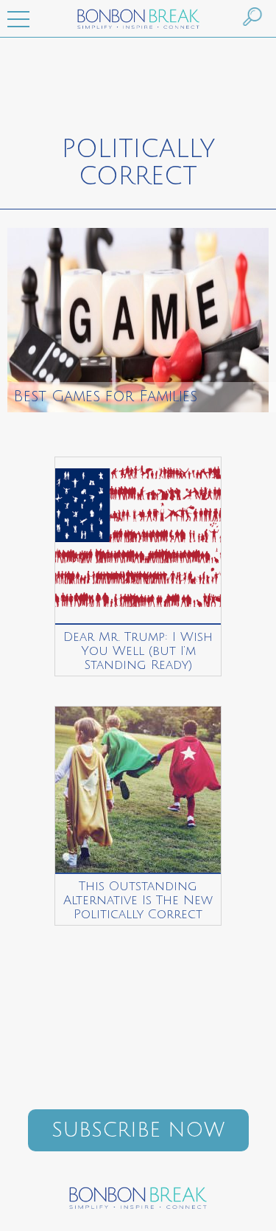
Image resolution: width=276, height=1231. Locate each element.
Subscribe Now (138, 1130)
